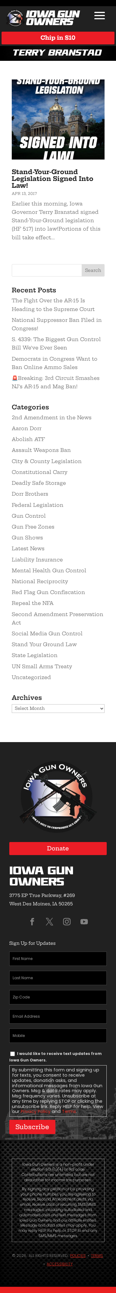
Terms (69, 1111)
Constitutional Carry (39, 472)
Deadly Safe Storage (39, 483)
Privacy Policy (35, 1111)
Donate (58, 848)
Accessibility (60, 1264)
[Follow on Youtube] (84, 921)
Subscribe (32, 1127)
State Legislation (35, 655)
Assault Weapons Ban (41, 450)
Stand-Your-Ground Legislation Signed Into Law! (52, 178)
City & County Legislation (47, 461)
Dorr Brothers (30, 494)
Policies (78, 1255)
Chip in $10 (58, 37)
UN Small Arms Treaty (42, 666)
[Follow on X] (49, 921)
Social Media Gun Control (47, 633)
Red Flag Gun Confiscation (48, 592)
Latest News (28, 548)
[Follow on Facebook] (32, 921)
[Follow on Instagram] (66, 921)
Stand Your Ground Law (44, 644)
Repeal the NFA (33, 603)
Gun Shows (27, 537)
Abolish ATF (28, 439)
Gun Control (29, 516)
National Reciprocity (40, 581)
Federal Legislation (37, 505)
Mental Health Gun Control (49, 570)
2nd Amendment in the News (52, 417)
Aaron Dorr (26, 428)
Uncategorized (31, 677)
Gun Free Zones (33, 527)
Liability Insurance (37, 559)
